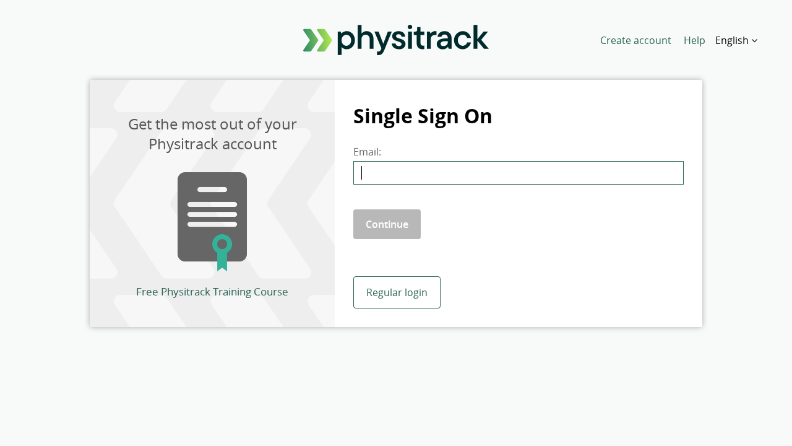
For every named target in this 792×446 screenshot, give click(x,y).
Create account (635, 40)
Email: (367, 152)
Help (694, 40)
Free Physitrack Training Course (212, 291)
